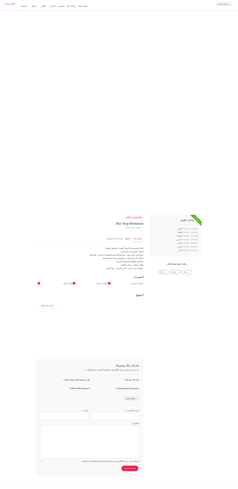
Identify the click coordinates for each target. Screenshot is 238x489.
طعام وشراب (137, 217)
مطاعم (128, 217)
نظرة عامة (137, 238)
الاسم (85, 410)
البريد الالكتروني (132, 410)
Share (186, 272)
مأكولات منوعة (102, 283)
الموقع (127, 238)
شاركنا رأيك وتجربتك (114, 238)
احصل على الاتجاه (47, 305)
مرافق (34, 6)
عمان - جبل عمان (133, 227)
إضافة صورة (130, 398)
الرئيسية (24, 6)
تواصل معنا (71, 6)
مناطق (43, 6)
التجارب (52, 6)
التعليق (135, 423)
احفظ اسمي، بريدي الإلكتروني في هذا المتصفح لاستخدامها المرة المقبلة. (110, 461)
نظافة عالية (68, 283)
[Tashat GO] (9, 4)
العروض (61, 6)
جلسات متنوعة (137, 283)
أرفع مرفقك (83, 6)
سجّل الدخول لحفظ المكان (177, 264)
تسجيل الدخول (223, 4)
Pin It (163, 272)
